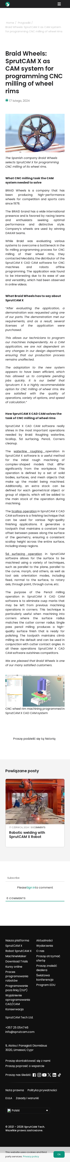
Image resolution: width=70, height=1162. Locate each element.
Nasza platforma (17, 940)
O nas (40, 951)
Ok (59, 1154)
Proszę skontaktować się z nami (27, 1061)
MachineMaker (15, 956)
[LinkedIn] (38, 747)
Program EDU (45, 985)
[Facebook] (25, 747)
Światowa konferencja (44, 977)
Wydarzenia (44, 946)
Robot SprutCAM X (18, 951)
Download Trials (16, 961)
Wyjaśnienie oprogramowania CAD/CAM (17, 999)
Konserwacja (14, 1009)
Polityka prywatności (42, 1090)
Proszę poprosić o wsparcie (24, 1066)
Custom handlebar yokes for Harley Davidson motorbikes (34, 834)
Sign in (30, 887)
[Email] (44, 747)
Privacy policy (31, 1156)
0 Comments (38, 827)
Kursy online (13, 967)
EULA (8, 1098)
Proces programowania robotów (16, 976)
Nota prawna (14, 1090)
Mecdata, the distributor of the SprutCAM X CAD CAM (35, 260)
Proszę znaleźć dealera (46, 968)
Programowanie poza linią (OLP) (16, 988)
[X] (32, 747)
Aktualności (44, 940)
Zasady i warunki (27, 1098)
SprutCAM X (13, 946)
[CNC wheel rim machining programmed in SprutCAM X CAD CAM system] (35, 676)
